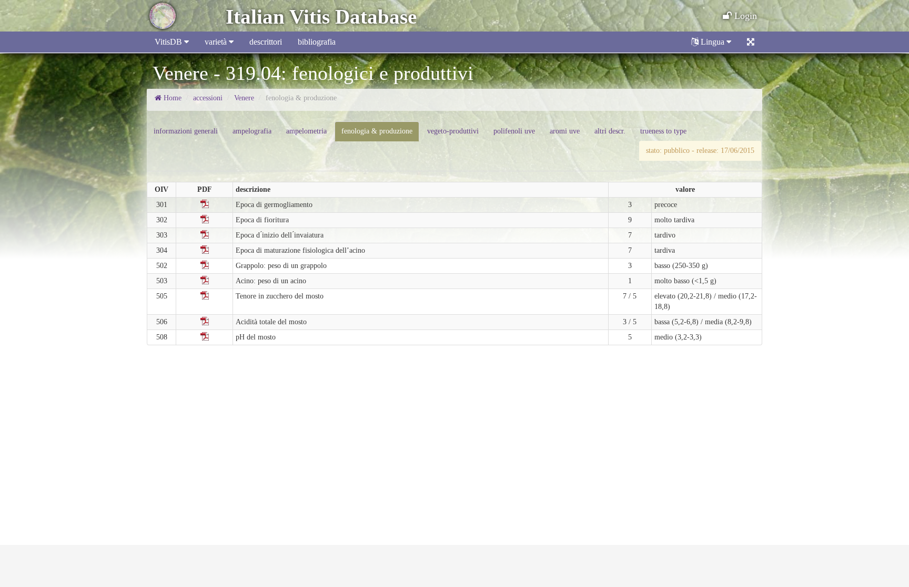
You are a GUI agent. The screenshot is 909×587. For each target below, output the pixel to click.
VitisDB (169, 41)
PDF (204, 204)
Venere (244, 98)
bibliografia (317, 41)
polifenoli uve (514, 131)
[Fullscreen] (750, 42)
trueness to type (663, 131)
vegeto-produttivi (453, 131)
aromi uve (565, 131)
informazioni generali (186, 131)
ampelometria (306, 131)
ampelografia (252, 131)
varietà (217, 41)
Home (171, 98)
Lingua (712, 41)
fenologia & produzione (376, 131)
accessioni (208, 98)
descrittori (265, 41)
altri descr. (609, 131)
